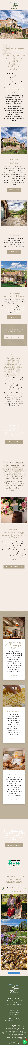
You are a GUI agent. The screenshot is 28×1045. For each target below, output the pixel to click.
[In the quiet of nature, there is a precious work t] (14, 957)
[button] (2, 141)
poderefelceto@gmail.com (14, 1004)
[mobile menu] (26, 3)
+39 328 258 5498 (16, 1000)
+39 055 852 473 (15, 998)
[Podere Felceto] (14, 5)
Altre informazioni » (22, 1038)
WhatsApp (14, 1002)
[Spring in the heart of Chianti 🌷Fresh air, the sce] (14, 932)
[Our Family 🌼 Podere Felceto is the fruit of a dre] (14, 906)
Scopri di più (14, 675)
